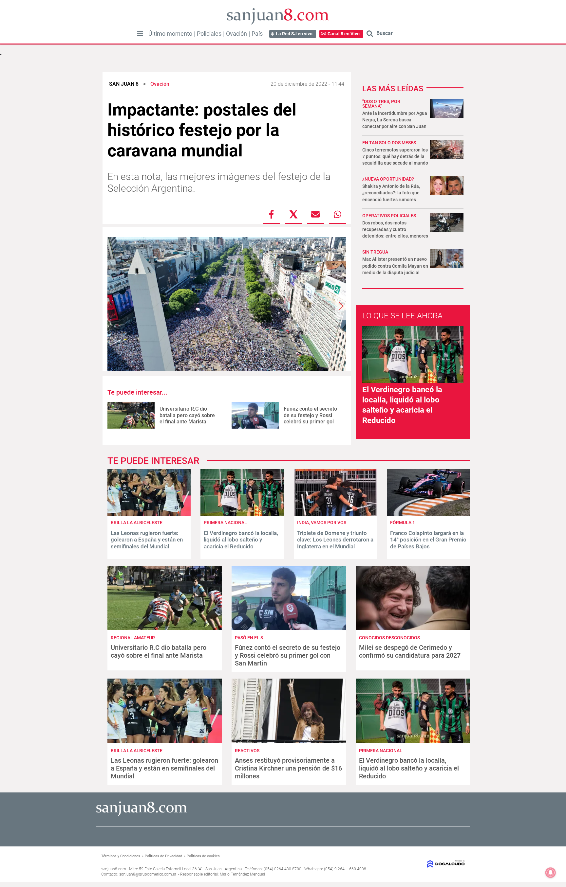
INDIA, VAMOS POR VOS (321, 522)
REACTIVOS (247, 750)
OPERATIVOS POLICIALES (389, 215)
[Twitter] (293, 214)
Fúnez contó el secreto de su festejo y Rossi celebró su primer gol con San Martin (310, 418)
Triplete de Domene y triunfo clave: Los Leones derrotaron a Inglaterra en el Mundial (335, 540)
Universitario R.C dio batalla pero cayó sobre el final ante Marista (187, 415)
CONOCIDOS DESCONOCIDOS (389, 637)
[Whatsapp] (337, 214)
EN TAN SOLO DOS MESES (389, 142)
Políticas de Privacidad (163, 856)
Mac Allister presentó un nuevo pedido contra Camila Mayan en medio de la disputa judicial (395, 266)
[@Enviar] (315, 214)
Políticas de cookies (203, 856)
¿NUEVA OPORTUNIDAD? (388, 179)
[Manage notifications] (550, 872)
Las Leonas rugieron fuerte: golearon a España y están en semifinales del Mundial (147, 540)
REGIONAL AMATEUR (133, 637)
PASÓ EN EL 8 (249, 637)
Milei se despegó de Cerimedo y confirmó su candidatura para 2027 (410, 651)
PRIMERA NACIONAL (225, 522)
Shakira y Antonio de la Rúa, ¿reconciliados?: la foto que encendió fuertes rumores (391, 193)
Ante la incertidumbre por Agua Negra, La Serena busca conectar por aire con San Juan (394, 120)
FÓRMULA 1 (402, 522)
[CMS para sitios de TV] (423, 864)
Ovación (236, 34)
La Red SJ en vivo (294, 33)
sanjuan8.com (113, 869)
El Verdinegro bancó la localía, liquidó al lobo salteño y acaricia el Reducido (241, 540)
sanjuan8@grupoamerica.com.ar (147, 874)
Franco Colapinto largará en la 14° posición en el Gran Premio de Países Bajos (428, 540)
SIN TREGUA (375, 252)
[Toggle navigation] (140, 34)
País (257, 34)
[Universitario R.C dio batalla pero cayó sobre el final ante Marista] (131, 415)
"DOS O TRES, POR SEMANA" (381, 104)
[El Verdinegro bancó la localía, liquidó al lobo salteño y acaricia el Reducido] (242, 514)
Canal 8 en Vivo (344, 33)
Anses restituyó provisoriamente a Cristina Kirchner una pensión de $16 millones (288, 768)
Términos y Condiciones (120, 856)
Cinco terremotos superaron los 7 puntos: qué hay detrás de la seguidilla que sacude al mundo (395, 156)
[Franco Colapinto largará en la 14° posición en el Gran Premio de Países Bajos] (428, 514)
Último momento (170, 34)
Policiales (209, 34)
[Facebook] (271, 214)
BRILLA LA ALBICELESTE (136, 522)
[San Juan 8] (141, 815)
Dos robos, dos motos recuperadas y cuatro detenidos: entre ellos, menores (395, 229)
